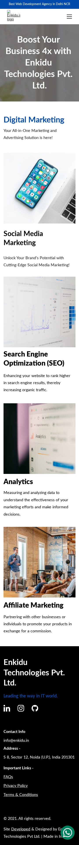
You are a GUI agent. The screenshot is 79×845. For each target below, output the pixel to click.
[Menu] (69, 17)
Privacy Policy (16, 786)
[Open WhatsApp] (68, 833)
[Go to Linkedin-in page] (7, 708)
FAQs (8, 777)
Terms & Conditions (21, 795)
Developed (20, 829)
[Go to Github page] (35, 708)
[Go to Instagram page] (21, 708)
